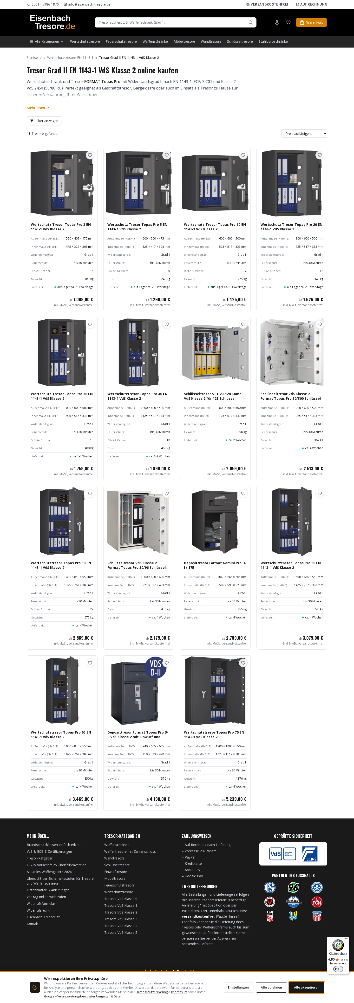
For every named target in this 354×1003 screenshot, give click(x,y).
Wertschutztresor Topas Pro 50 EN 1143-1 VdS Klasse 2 (61, 565)
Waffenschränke (155, 41)
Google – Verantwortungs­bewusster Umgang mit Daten (83, 996)
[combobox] (175, 22)
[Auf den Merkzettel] (90, 155)
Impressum (179, 992)
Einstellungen (238, 987)
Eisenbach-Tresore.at (43, 917)
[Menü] (346, 939)
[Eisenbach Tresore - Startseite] (53, 22)
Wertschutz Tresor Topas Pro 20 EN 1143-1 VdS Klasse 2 (291, 226)
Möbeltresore (184, 41)
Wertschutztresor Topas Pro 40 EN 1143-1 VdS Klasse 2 (137, 396)
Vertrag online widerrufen (46, 896)
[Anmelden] (277, 22)
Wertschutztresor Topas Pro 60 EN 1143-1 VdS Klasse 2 (291, 565)
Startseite (34, 57)
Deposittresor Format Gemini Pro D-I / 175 (215, 565)
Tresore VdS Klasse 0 (120, 898)
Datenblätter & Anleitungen (48, 890)
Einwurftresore (115, 871)
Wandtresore (211, 41)
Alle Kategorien (47, 41)
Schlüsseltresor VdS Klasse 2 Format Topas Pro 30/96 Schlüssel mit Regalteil (136, 568)
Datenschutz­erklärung (152, 992)
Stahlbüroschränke (273, 41)
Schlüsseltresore (240, 41)
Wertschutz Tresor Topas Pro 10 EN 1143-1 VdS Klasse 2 (215, 226)
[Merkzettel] (288, 22)
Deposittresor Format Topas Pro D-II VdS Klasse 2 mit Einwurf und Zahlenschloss (138, 737)
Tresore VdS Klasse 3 (120, 919)
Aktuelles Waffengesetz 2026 (49, 871)
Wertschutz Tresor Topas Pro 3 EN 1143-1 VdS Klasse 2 (61, 226)
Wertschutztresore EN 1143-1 (70, 57)
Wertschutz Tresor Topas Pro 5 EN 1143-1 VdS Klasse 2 (137, 226)
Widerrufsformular (41, 903)
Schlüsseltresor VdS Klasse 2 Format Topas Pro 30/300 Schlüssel (291, 396)
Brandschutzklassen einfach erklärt (54, 844)
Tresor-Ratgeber (39, 858)
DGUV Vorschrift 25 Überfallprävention (56, 865)
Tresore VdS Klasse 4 (120, 925)
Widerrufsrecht (38, 910)
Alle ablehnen (271, 987)
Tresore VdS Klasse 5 (120, 932)
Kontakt (33, 923)
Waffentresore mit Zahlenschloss (130, 851)
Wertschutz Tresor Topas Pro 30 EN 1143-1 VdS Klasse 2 (62, 396)
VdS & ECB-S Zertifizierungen (49, 851)
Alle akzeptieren (306, 987)
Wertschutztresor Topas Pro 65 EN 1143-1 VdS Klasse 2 (61, 734)
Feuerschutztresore (121, 41)
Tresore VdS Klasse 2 (120, 912)
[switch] (338, 969)
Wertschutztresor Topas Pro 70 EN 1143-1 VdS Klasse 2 (214, 734)
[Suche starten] (251, 22)
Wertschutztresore (85, 41)
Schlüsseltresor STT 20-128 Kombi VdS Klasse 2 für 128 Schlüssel (213, 396)
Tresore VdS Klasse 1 (120, 905)
